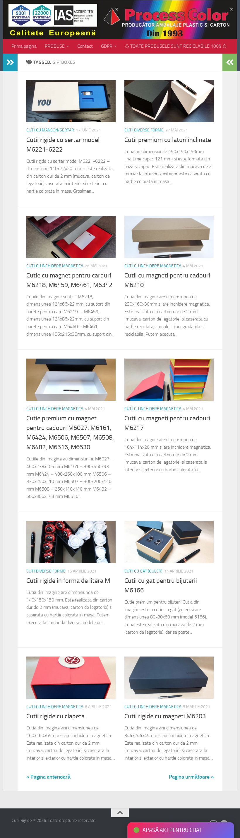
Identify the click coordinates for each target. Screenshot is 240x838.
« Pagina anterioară (48, 777)
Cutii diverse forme (144, 130)
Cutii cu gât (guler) (143, 571)
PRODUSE (55, 46)
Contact (85, 46)
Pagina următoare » (191, 777)
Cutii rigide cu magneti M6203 (165, 716)
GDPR (106, 46)
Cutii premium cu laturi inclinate (167, 140)
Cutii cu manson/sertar (50, 130)
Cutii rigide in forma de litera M (68, 581)
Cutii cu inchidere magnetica (54, 265)
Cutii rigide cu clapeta (55, 716)
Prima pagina (24, 46)
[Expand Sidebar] (10, 62)
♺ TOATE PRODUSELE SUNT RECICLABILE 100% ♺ (176, 46)
